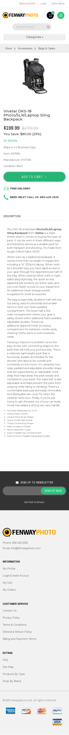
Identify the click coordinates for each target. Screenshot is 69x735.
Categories (34, 37)
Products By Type (14, 674)
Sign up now (53, 491)
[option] (34, 76)
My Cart (7, 582)
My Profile (9, 568)
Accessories (25, 48)
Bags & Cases (46, 48)
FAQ (5, 660)
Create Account (27, 3)
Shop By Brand (12, 681)
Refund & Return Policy (17, 631)
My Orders (9, 589)
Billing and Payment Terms (19, 638)
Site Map (8, 667)
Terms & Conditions (15, 624)
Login (43, 3)
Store (8, 48)
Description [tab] (12, 216)
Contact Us (9, 610)
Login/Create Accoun (16, 575)
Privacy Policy (11, 617)
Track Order (57, 3)
